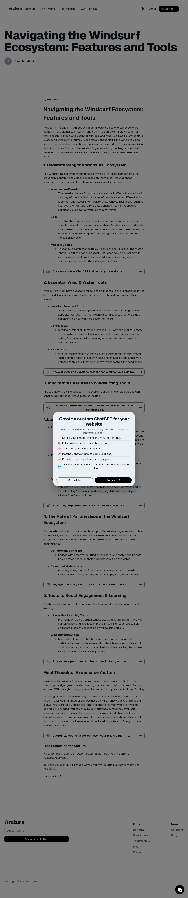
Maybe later (75, 480)
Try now (111, 480)
